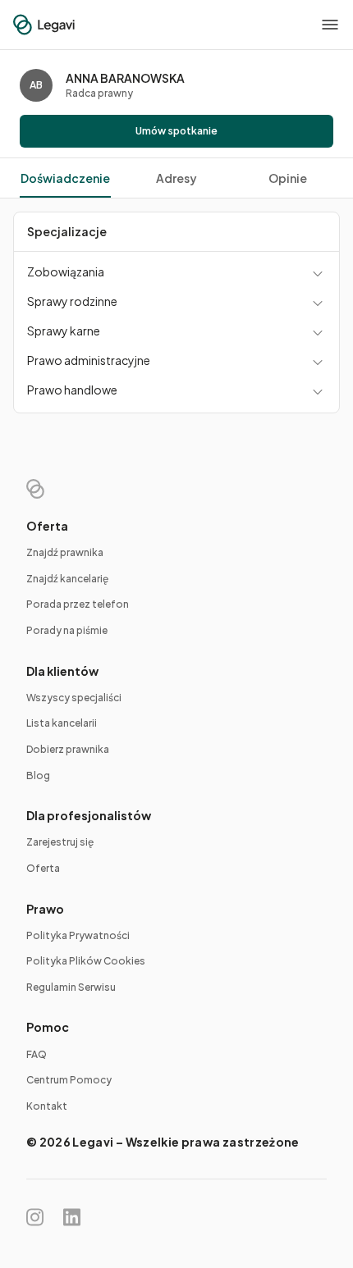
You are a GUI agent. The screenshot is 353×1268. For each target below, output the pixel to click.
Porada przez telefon (77, 604)
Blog (38, 775)
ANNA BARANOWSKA (125, 77)
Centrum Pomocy (69, 1080)
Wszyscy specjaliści (73, 697)
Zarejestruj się (60, 842)
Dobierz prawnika (67, 749)
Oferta (43, 868)
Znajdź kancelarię (67, 578)
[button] (330, 24)
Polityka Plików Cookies (85, 961)
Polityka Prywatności (78, 935)
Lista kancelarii (61, 723)
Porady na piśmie (67, 630)
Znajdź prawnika (64, 552)
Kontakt (46, 1106)
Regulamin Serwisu (71, 987)
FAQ (36, 1054)
